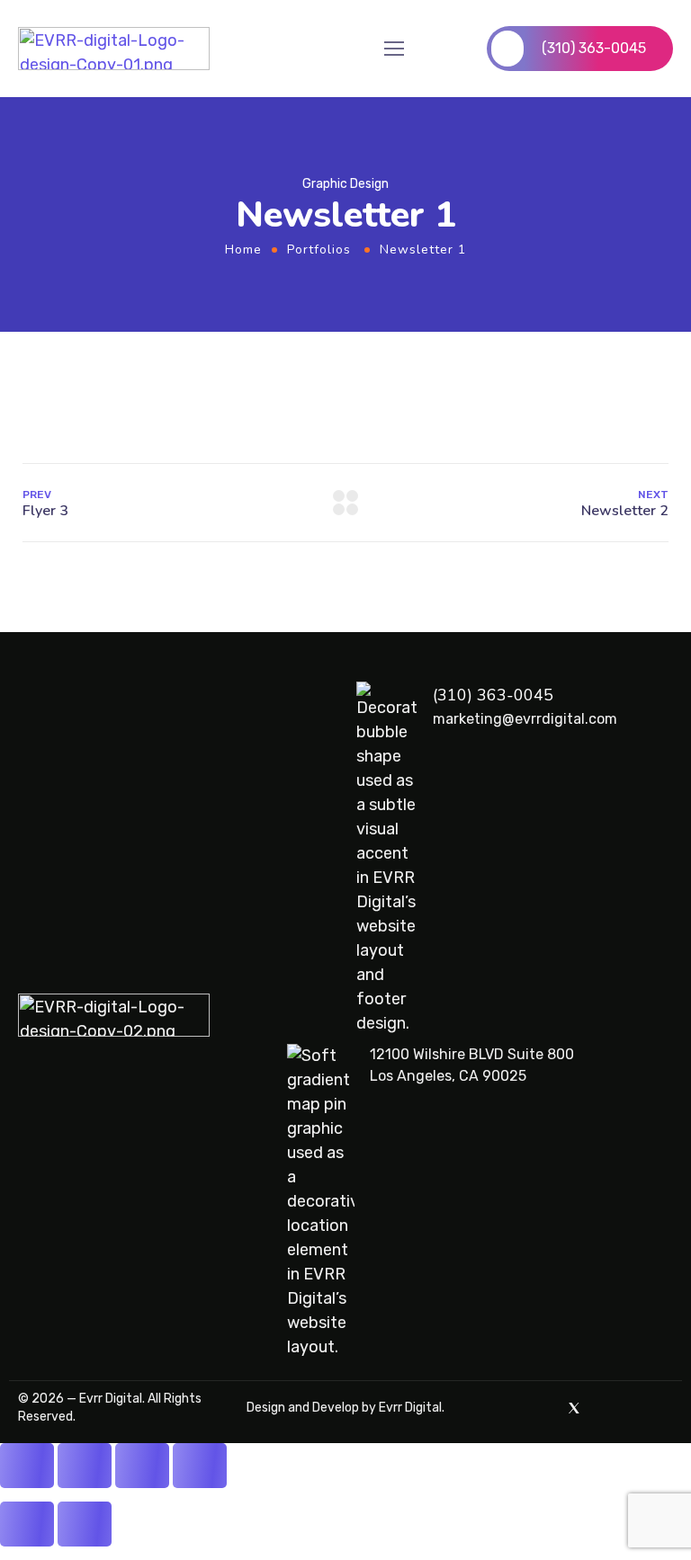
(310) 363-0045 (493, 695)
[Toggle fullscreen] (85, 1465)
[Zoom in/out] (27, 1465)
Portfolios (319, 249)
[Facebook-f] (604, 1408)
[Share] (142, 1465)
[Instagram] (635, 1408)
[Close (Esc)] (200, 1465)
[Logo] (114, 48)
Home (243, 249)
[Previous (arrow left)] (27, 1524)
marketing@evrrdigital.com (525, 718)
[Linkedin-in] (666, 1408)
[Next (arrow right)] (85, 1524)
